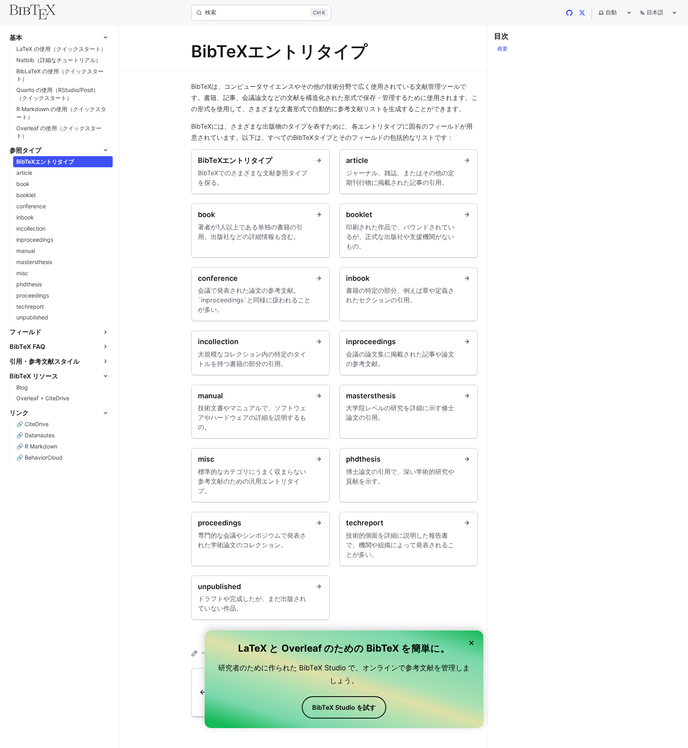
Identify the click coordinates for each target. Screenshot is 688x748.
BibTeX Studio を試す (344, 707)
